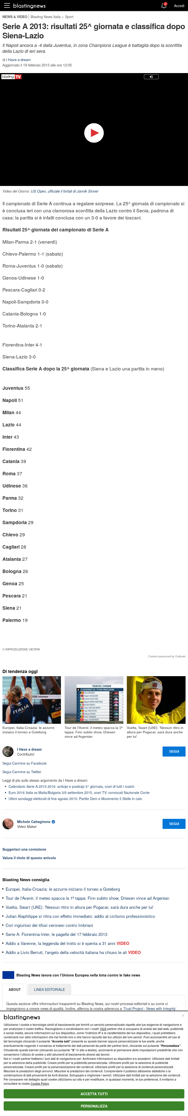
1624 (103, 1029)
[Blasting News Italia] (29, 6)
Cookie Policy (40, 1083)
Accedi (179, 5)
